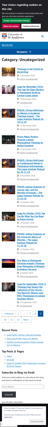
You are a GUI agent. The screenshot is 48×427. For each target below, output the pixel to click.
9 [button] (40, 313)
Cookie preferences (31, 26)
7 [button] (30, 313)
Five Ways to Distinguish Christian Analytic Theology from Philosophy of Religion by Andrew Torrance (31, 265)
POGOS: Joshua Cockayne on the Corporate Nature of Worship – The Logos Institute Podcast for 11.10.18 (31, 239)
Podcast (23, 129)
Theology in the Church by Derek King (30, 70)
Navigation (22, 51)
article (22, 79)
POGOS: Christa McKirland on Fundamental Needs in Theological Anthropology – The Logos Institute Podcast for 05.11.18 (31, 166)
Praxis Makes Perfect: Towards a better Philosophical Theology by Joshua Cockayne (30, 141)
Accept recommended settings (16, 20)
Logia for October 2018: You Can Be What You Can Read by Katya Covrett (31, 216)
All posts (10, 359)
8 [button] (35, 313)
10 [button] (5, 319)
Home (9, 356)
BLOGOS (7, 45)
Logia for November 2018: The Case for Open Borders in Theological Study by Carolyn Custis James (30, 91)
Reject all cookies (11, 26)
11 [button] (11, 319)
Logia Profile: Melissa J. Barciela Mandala (24, 335)
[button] (9, 314)
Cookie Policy (8, 417)
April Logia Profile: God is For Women (22, 338)
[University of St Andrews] (14, 36)
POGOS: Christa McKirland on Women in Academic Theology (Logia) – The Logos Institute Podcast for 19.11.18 (30, 116)
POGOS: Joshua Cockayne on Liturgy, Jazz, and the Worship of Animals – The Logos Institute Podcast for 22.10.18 (31, 192)
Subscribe (9, 394)
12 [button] (18, 319)
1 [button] (18, 313)
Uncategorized (32, 79)
